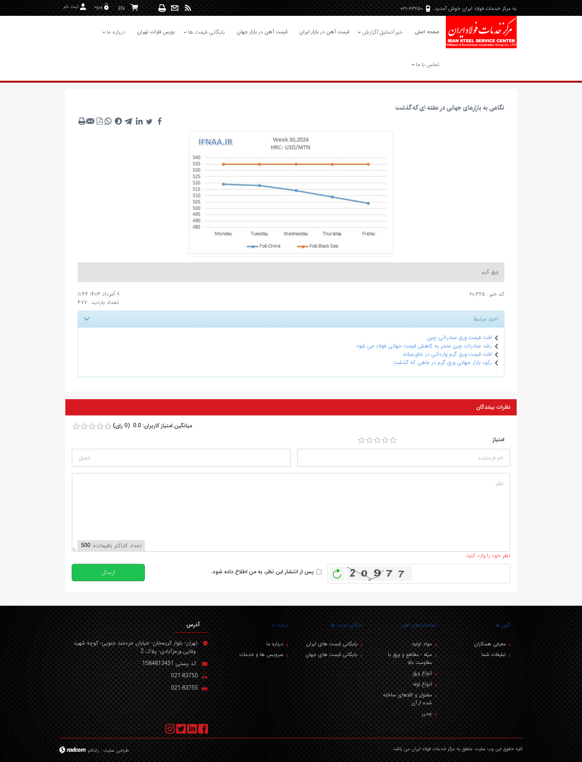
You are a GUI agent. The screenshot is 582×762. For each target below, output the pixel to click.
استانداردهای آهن (419, 625)
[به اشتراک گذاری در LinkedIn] (139, 121)
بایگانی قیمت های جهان (331, 654)
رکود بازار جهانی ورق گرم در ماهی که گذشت (442, 362)
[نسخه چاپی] (162, 8)
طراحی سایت (116, 750)
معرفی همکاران (490, 644)
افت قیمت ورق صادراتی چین (459, 337)
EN (121, 8)
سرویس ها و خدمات (261, 654)
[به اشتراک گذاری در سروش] (118, 121)
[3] (377, 440)
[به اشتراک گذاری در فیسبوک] (159, 121)
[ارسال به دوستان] (90, 121)
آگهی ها (503, 625)
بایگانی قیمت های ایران (332, 644)
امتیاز (498, 440)
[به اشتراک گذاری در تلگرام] (128, 121)
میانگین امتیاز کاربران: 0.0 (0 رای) (152, 426)
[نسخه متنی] (82, 121)
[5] (393, 440)
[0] (76, 426)
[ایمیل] (174, 8)
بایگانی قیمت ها (346, 625)
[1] (361, 440)
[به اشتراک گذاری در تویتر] (149, 121)
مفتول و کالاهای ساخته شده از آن (407, 699)
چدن (427, 713)
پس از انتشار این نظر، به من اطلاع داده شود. (262, 572)
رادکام (93, 750)
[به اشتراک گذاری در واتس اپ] (108, 121)
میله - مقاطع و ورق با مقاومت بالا (410, 658)
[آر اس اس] (188, 8)
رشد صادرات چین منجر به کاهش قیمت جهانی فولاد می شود (424, 345)
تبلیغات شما (493, 654)
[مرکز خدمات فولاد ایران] (481, 32)
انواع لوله (422, 684)
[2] (369, 440)
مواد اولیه (422, 644)
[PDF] (99, 121)
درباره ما (280, 625)
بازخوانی (337, 571)
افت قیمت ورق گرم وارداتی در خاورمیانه (447, 354)
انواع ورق (422, 673)
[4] (385, 440)
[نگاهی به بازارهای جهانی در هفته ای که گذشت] (291, 192)
